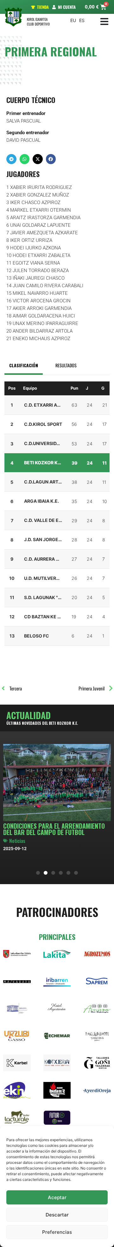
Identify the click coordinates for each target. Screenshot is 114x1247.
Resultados (66, 365)
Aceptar (57, 1197)
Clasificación (23, 365)
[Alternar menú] (104, 21)
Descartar (57, 1215)
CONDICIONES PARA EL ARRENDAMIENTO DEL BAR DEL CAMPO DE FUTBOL (54, 829)
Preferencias (57, 1232)
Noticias (17, 840)
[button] (11, 159)
